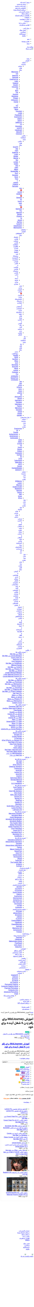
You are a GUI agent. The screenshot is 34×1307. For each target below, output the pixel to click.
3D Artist (15, 979)
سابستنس (22, 968)
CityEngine (14, 380)
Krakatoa (15, 153)
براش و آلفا (18, 879)
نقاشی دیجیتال (15, 270)
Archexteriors (13, 434)
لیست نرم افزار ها (20, 759)
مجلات (20, 973)
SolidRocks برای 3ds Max (14, 663)
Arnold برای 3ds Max (15, 671)
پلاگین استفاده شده (23, 137)
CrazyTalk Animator (15, 791)
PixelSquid (18, 943)
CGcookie (15, 87)
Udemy (19, 119)
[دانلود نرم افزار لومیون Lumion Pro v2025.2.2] (16, 1109)
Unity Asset (18, 945)
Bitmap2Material (16, 780)
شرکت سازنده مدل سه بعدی (23, 423)
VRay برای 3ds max (16, 654)
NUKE (16, 357)
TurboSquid (18, 461)
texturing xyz (17, 900)
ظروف (20, 615)
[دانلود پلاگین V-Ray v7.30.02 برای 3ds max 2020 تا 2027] (16, 1150)
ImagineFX (14, 975)
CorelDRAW (18, 789)
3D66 (20, 440)
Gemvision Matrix (16, 778)
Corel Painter (17, 787)
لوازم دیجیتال (15, 599)
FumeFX (19, 224)
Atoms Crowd (17, 733)
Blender (19, 782)
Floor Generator (17, 661)
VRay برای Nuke (17, 720)
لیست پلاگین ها (21, 652)
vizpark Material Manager (13, 673)
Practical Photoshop (11, 988)
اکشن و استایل (17, 953)
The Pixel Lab (17, 902)
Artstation (18, 915)
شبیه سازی (16, 281)
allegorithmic (17, 913)
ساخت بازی (20, 330)
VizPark (19, 455)
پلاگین (27, 650)
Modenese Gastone (18, 490)
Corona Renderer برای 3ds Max (12, 656)
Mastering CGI (17, 928)
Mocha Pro (18, 799)
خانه (28, 59)
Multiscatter (18, 228)
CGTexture (18, 891)
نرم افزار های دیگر (20, 347)
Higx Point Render (16, 744)
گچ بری (21, 552)
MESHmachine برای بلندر (14, 753)
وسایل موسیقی (15, 602)
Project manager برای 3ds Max (12, 692)
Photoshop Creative (11, 984)
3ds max (20, 383)
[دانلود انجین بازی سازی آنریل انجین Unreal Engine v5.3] (19, 1143)
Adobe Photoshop (16, 825)
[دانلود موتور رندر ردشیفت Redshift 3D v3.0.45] (17, 1171)
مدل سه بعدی (24, 417)
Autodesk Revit (17, 832)
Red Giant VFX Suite (15, 742)
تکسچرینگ (18, 299)
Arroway (19, 887)
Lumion (15, 370)
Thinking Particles (15, 185)
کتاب (9, 998)
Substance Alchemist (15, 840)
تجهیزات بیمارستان (15, 583)
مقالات (27, 1080)
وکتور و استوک (17, 956)
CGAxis (19, 451)
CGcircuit (19, 134)
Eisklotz (19, 894)
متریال (20, 876)
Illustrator (18, 804)
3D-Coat (19, 761)
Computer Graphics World (9, 986)
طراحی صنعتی (16, 240)
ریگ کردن (20, 326)
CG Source (18, 889)
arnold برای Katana (16, 716)
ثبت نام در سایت (20, 6)
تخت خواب (20, 529)
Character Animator (15, 767)
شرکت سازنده (23, 63)
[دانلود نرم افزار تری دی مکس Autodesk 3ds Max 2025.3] (16, 1126)
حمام (20, 532)
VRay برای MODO (16, 727)
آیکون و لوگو (18, 951)
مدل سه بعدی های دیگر (20, 565)
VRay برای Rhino (17, 723)
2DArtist (15, 977)
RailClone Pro (17, 660)
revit (16, 363)
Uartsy (20, 121)
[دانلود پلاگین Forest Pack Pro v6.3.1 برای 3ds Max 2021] (15, 1118)
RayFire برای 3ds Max (15, 680)
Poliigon (19, 932)
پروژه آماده (25, 934)
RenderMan (14, 171)
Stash (16, 994)
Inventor (19, 776)
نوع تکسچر (22, 870)
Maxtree (19, 485)
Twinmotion (18, 768)
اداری (16, 577)
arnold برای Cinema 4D (15, 714)
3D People (15, 431)
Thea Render (17, 710)
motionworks (17, 930)
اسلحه (20, 607)
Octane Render (17, 737)
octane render (16, 163)
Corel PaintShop (16, 829)
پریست (23, 966)
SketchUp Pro (17, 834)
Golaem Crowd (17, 703)
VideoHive (18, 947)
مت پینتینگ (15, 255)
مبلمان (20, 526)
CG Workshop (18, 125)
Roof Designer (15, 174)
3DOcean (19, 911)
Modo (16, 369)
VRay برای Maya (17, 695)
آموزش (27, 61)
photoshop (18, 397)
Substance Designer (18, 401)
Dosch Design (19, 448)
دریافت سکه (25, 14)
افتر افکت (23, 962)
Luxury (20, 483)
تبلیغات (27, 17)
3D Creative (14, 983)
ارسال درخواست (24, 19)
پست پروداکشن (15, 353)
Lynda (20, 113)
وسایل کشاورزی (19, 647)
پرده (20, 545)
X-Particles (18, 738)
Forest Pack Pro (16, 658)
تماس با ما (22, 23)
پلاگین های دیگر (20, 143)
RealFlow (19, 800)
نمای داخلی (16, 516)
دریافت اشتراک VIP (23, 1003)
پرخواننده (26, 1102)
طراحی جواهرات (15, 244)
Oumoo (19, 492)
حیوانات (19, 609)
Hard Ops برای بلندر (16, 755)
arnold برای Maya (16, 697)
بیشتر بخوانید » (24, 1058)
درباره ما (26, 21)
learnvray (15, 76)
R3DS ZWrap (17, 748)
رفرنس (20, 883)
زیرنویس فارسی (24, 999)
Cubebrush (18, 130)
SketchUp (15, 365)
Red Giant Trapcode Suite (13, 750)
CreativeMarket (16, 921)
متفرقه (27, 969)
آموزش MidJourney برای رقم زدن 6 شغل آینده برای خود (15, 1045)
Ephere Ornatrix (17, 686)
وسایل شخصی (15, 595)
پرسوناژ (19, 877)
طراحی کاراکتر (20, 334)
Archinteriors (14, 436)
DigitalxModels (17, 468)
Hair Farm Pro (17, 693)
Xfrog (20, 498)
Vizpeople (18, 453)
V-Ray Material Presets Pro (13, 675)
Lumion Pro (18, 772)
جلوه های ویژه (20, 316)
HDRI (20, 874)
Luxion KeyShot (16, 808)
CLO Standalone (16, 784)
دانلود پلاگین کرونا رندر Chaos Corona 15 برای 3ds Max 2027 (15, 1138)
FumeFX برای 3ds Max (15, 667)
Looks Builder (16, 155)
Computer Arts (13, 990)
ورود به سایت (21, 4)
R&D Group (20, 495)
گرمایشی (15, 590)
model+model (17, 487)
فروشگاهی (18, 616)
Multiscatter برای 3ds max (13, 684)
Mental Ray (15, 159)
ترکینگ (16, 237)
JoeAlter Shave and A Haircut (12, 708)
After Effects (19, 386)
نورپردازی (19, 549)
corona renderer (19, 194)
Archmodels (14, 438)
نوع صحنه (20, 508)
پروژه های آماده (24, 1069)
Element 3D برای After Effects (12, 740)
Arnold (20, 220)
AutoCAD (15, 367)
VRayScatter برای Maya (14, 701)
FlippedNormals (16, 924)
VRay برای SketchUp (15, 725)
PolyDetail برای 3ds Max (14, 682)
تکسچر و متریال (24, 868)
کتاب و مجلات (21, 971)
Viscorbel (19, 111)
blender (19, 415)
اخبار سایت (25, 1084)
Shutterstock (17, 898)
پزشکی (16, 579)
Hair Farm (16, 150)
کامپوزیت (15, 258)
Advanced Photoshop (11, 992)
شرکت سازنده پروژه (20, 936)
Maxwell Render (19, 214)
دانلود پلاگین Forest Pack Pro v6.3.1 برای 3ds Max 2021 (15, 1121)
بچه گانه (17, 587)
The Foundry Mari (16, 862)
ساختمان (19, 611)
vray (20, 189)
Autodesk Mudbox (16, 821)
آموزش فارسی (20, 291)
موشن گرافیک (16, 251)
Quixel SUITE (17, 830)
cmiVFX (19, 128)
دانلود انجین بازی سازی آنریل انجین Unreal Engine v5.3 (16, 1146)
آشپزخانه (19, 543)
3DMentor (18, 481)
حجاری (16, 284)
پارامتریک (19, 312)
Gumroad (15, 77)
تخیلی (16, 605)
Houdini (15, 355)
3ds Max (19, 763)
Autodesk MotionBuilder (14, 819)
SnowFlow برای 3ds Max (14, 688)
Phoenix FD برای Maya (15, 699)
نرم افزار (27, 757)
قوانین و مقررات (24, 25)
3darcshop (18, 462)
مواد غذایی (20, 540)
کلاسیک (19, 624)
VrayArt (15, 85)
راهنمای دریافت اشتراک (22, 16)
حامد (27, 1038)
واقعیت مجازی (15, 247)
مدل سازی (20, 287)
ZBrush (19, 399)
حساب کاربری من (24, 12)
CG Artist (19, 919)
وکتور (20, 881)
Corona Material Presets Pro (12, 676)
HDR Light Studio (16, 795)
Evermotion (18, 117)
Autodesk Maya (17, 815)
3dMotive (18, 123)
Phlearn (15, 98)
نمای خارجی (16, 512)
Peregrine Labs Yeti (15, 707)
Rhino (16, 361)
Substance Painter (18, 405)
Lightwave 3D (17, 810)
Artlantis (19, 864)
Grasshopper (18, 226)
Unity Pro (19, 853)
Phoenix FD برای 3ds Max (13, 669)
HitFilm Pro (18, 797)
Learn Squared (15, 82)
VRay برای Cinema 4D (15, 718)
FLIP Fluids (18, 746)
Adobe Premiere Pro (15, 827)
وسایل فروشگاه (19, 644)
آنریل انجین (22, 960)
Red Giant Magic (16, 167)
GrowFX (15, 147)
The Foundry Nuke (16, 823)
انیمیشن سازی (19, 309)
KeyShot (15, 359)
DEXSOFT (18, 470)
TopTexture (18, 904)
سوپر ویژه (26, 1001)
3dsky (20, 442)
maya (20, 391)
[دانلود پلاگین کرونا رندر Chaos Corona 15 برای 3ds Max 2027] (15, 1135)
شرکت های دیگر (20, 68)
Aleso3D (19, 132)
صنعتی (19, 613)
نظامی (16, 592)
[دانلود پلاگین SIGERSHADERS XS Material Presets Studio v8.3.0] (17, 1191)
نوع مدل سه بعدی (24, 503)
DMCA (27, 1240)
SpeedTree (14, 378)
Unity (20, 389)
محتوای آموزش (23, 230)
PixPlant (19, 866)
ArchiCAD (19, 770)
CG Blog (16, 90)
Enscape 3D (18, 735)
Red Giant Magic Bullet (14, 752)
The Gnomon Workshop (15, 94)
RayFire (19, 222)
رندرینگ (19, 301)
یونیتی (23, 958)
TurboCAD (18, 861)
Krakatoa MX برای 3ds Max (13, 690)
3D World (15, 981)
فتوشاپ (23, 949)
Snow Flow (16, 178)
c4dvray (19, 917)
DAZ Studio (18, 793)
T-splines (15, 182)
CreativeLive (14, 79)
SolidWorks (18, 836)
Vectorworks (17, 857)
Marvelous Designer (18, 409)
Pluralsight (18, 115)
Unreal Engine (19, 413)
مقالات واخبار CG (9, 996)
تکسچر (20, 872)
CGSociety (14, 100)
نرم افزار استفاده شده (23, 339)
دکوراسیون (18, 547)
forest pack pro (20, 204)
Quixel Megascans (16, 817)
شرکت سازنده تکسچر (19, 885)
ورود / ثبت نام (24, 2)
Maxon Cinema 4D (16, 849)
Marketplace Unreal (15, 941)
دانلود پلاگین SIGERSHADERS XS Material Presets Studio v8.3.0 (16, 1194)
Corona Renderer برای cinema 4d (11, 729)
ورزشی (20, 519)
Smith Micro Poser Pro (14, 806)
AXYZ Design (19, 465)
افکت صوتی (22, 964)
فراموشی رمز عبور (20, 8)
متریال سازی (20, 296)
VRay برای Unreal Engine (14, 722)
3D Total (20, 458)
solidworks (14, 376)
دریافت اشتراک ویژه (20, 10)
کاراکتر (16, 581)
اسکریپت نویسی (15, 261)
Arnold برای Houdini (16, 712)
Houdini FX (18, 802)
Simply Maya (16, 108)
